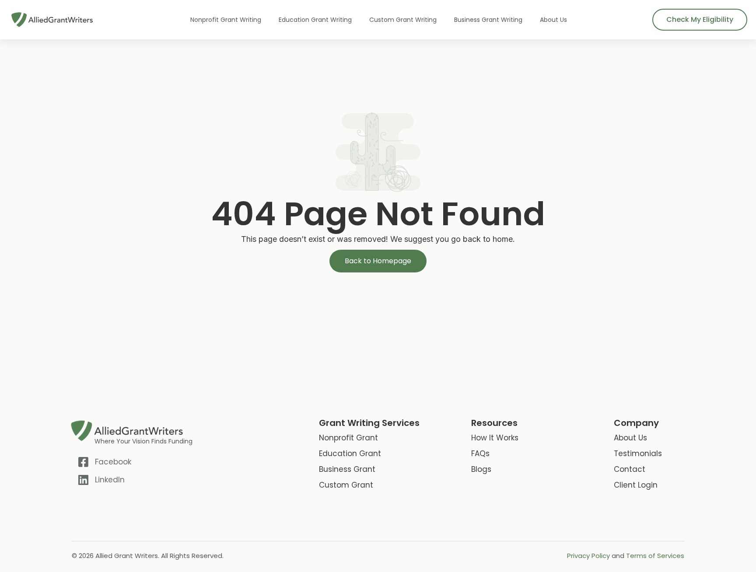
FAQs (480, 453)
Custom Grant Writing (403, 19)
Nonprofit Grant (348, 437)
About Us (553, 19)
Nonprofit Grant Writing (225, 19)
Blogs (481, 469)
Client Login (636, 485)
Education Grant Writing (315, 19)
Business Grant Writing (488, 19)
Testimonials (638, 453)
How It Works (494, 437)
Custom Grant (346, 485)
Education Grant (350, 453)
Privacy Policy (588, 555)
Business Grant (347, 469)
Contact (629, 469)
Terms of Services (655, 555)
